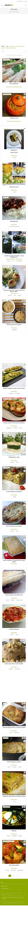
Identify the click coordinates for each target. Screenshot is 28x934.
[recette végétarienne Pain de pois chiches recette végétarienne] (14, 852)
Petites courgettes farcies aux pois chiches (14, 388)
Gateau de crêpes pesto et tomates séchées (14, 796)
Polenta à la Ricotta (14, 629)
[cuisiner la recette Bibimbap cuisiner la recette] (14, 817)
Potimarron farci (14, 118)
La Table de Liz (6, 59)
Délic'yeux (5, 300)
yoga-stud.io (22, 903)
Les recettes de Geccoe (8, 841)
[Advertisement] (14, 30)
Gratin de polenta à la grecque (14, 491)
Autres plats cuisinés (17, 86)
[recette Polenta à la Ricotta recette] (14, 616)
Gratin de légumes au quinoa (14, 761)
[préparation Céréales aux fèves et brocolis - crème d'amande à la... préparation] (14, 242)
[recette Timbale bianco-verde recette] (14, 444)
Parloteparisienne (7, 94)
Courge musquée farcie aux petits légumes (14, 422)
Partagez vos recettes (22, 1)
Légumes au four (17, 121)
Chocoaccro (5, 197)
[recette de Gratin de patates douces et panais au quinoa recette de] (14, 714)
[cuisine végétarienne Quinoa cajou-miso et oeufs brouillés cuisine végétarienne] (14, 650)
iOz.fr (17, 903)
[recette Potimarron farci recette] (14, 105)
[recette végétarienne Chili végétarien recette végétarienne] (14, 208)
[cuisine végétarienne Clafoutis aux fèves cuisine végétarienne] (14, 174)
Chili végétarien (14, 221)
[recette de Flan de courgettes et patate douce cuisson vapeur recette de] (14, 547)
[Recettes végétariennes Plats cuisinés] (8, 5)
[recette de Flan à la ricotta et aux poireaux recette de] (14, 513)
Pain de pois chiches (14, 865)
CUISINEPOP (5, 901)
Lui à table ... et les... (7, 266)
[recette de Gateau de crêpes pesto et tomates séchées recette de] (14, 783)
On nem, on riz (6, 467)
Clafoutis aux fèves (14, 186)
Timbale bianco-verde (14, 457)
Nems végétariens (14, 83)
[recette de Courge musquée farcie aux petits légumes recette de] (14, 409)
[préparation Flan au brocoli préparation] (14, 139)
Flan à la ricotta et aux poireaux (14, 526)
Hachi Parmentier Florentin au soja (14, 594)
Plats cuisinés (9, 86)
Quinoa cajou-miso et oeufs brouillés (14, 663)
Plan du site (4, 886)
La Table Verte (6, 806)
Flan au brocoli (14, 152)
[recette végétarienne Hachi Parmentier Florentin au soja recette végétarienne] (14, 582)
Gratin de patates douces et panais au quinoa (14, 727)
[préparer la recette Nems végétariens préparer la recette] (14, 70)
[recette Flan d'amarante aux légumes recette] (14, 311)
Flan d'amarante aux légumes (14, 324)
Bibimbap (14, 830)
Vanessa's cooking (7, 399)
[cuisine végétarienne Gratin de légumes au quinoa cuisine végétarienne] (14, 749)
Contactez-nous (5, 888)
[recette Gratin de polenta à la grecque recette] (14, 478)
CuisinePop (5, 128)
